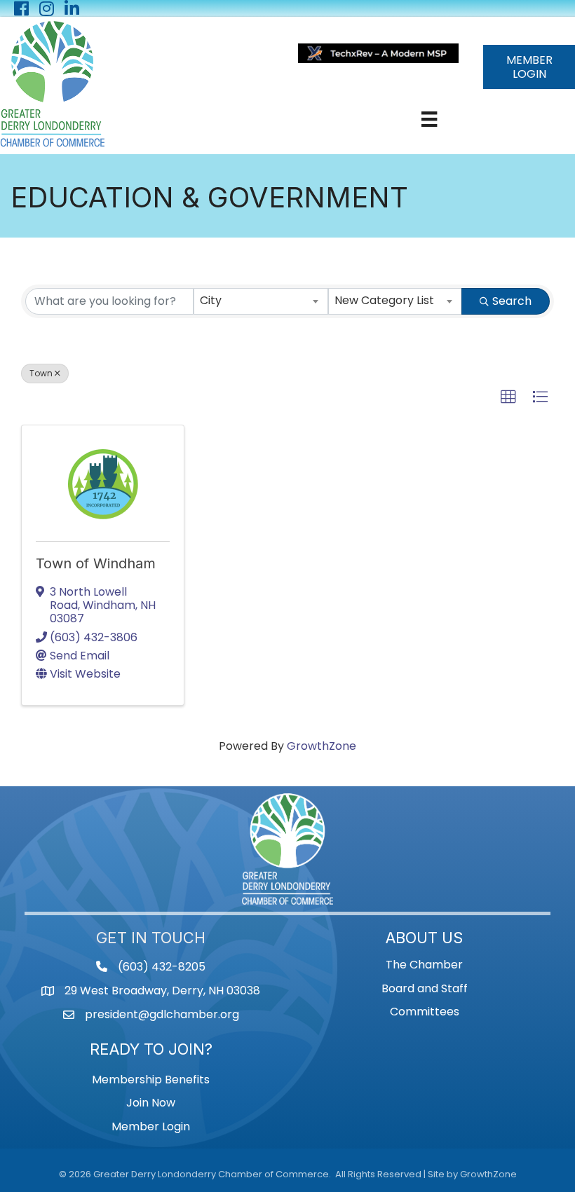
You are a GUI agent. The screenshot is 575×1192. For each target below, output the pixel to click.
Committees (424, 1011)
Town (41, 373)
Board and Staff (424, 988)
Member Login (150, 1126)
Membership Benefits (151, 1079)
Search (512, 301)
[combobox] (261, 301)
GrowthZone (321, 746)
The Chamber (424, 965)
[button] (508, 397)
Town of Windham (96, 563)
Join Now (150, 1103)
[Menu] (429, 119)
